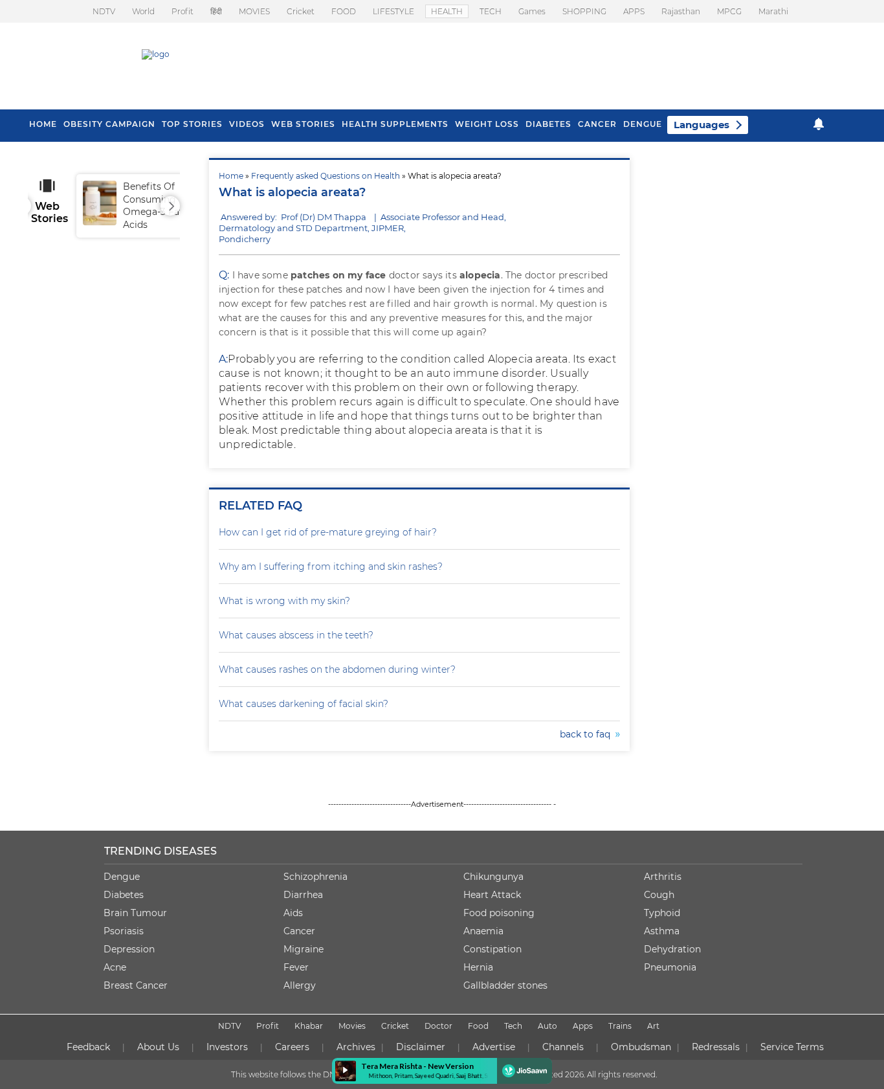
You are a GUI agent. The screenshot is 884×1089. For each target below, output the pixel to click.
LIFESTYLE (393, 11)
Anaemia (483, 931)
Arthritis (662, 876)
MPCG (729, 11)
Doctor (438, 1026)
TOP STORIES (192, 124)
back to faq (587, 734)
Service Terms (792, 1047)
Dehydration (672, 949)
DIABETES (548, 124)
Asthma (662, 931)
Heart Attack (492, 895)
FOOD (343, 11)
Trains (620, 1026)
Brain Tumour (135, 913)
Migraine (303, 949)
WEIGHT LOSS (487, 124)
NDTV (104, 11)
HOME (43, 124)
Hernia (478, 967)
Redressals (716, 1047)
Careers (292, 1047)
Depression (129, 949)
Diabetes (124, 895)
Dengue (642, 124)
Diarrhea (303, 895)
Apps (583, 1026)
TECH (491, 11)
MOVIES (254, 11)
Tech (513, 1026)
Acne (115, 967)
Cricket (301, 11)
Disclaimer (420, 1047)
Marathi (773, 11)
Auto (547, 1026)
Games (532, 11)
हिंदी (216, 11)
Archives (356, 1047)
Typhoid (662, 913)
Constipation (492, 949)
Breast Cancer (136, 985)
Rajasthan (680, 11)
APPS (634, 11)
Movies (352, 1026)
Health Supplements (395, 124)
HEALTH (447, 11)
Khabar (308, 1026)
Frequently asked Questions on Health (325, 176)
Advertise (493, 1047)
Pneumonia (670, 967)
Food (478, 1026)
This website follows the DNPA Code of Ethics (317, 1074)
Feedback (88, 1047)
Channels (563, 1047)
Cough (659, 895)
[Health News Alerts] (818, 124)
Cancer (597, 124)
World (143, 11)
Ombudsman (641, 1047)
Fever (296, 967)
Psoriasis (124, 931)
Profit (182, 11)
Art (653, 1026)
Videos (247, 124)
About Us (158, 1047)
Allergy (299, 985)
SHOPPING (584, 11)
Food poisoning (499, 913)
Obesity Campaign (109, 124)
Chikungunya (493, 876)
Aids (293, 913)
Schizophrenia (315, 876)
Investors (227, 1047)
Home (231, 176)
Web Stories (303, 124)
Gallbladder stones (505, 985)
